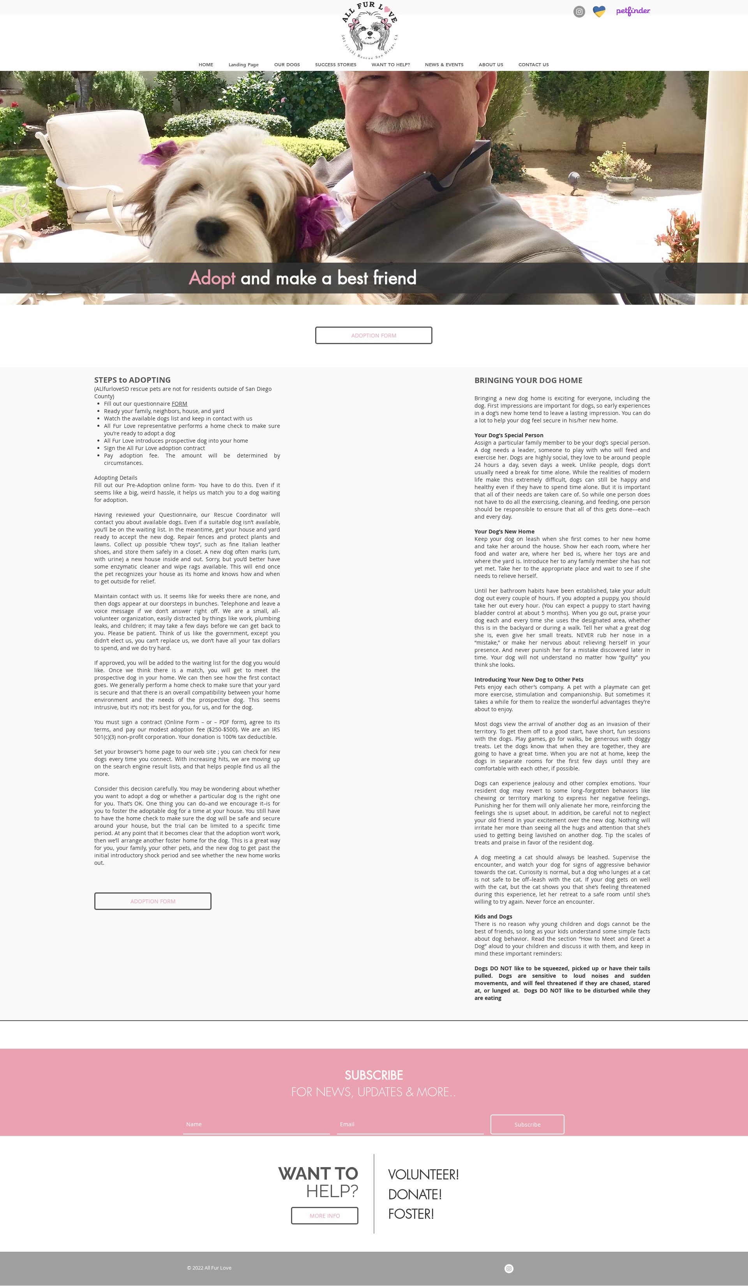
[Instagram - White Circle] (509, 1268)
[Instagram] (579, 12)
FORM (179, 403)
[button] (286, 64)
